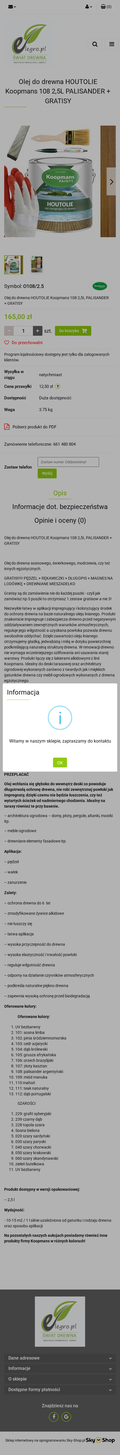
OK (60, 762)
